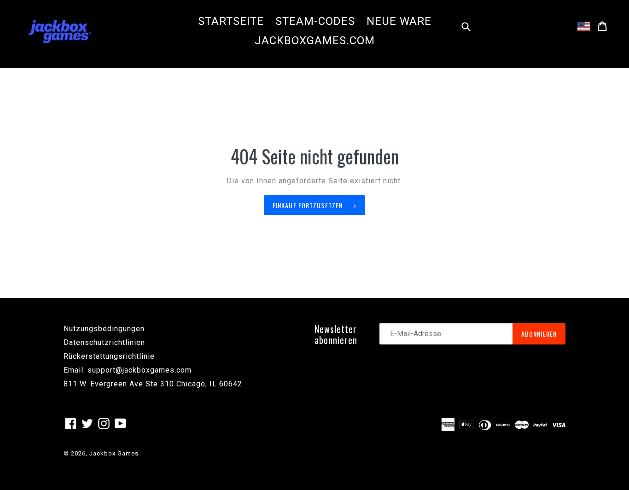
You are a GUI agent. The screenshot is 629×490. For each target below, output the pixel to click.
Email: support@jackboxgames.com (128, 370)
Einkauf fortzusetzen (308, 205)
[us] (583, 26)
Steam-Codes (315, 21)
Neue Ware (399, 21)
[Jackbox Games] (59, 31)
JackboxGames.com (315, 40)
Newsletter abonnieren (335, 334)
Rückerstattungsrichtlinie (109, 356)
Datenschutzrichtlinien (104, 342)
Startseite (231, 21)
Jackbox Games (114, 453)
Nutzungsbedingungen (104, 328)
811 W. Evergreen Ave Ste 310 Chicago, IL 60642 (153, 383)
